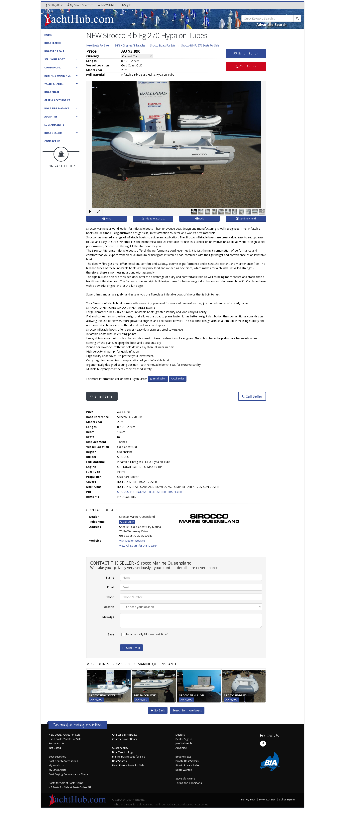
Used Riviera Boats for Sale (128, 765)
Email (110, 587)
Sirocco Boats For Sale (162, 45)
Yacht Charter (54, 84)
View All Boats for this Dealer (138, 545)
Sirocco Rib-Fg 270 (200, 45)
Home (48, 35)
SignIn (128, 5)
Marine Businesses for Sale (128, 756)
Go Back (159, 710)
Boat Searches (57, 756)
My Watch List (57, 765)
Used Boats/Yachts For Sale (65, 739)
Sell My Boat (55, 5)
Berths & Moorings (57, 75)
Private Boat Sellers (187, 761)
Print (108, 218)
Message (108, 616)
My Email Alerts (57, 770)
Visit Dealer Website (132, 540)
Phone (110, 597)
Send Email (132, 648)
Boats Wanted (183, 770)
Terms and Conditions (188, 783)
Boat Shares (119, 761)
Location (108, 607)
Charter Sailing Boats (124, 734)
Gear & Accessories (57, 100)
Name (110, 577)
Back (201, 218)
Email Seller (247, 53)
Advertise (51, 116)
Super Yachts (56, 743)
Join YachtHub (183, 743)
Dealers (180, 734)
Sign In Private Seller (187, 765)
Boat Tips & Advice (56, 108)
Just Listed (55, 748)
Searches (81, 5)
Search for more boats (187, 710)
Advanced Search (271, 24)
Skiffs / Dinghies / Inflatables (130, 45)
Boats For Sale (54, 51)
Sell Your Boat (54, 59)
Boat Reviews (183, 756)
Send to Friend (247, 218)
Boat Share (51, 92)
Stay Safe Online (185, 778)
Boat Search (52, 43)
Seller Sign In (287, 799)
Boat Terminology (122, 752)
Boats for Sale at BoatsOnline (66, 783)
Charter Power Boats (124, 739)
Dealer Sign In (183, 739)
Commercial (52, 67)
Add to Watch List (154, 218)
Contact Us (52, 141)
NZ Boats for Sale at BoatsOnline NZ (70, 787)
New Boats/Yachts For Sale (64, 734)
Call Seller (247, 66)
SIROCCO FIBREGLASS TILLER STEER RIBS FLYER (149, 492)
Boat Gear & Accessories (63, 761)
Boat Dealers (53, 133)
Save (111, 634)
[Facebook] (263, 744)
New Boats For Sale (97, 45)
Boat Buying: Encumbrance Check (68, 774)
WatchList (109, 5)
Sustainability (54, 124)
